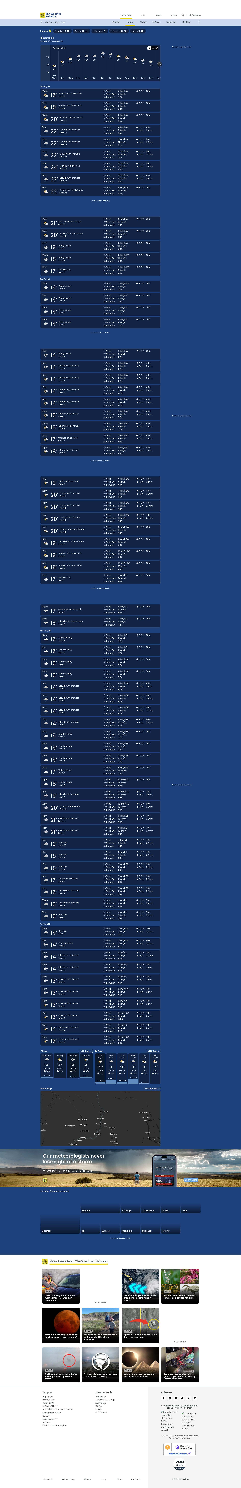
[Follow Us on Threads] (188, 1398)
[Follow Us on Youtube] (176, 1398)
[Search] (183, 15)
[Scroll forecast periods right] (160, 64)
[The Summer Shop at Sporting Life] (191, 1224)
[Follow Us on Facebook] (163, 1398)
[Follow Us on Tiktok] (182, 1398)
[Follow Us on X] (195, 1398)
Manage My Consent (52, 1412)
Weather (49, 22)
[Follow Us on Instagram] (170, 1398)
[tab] (149, 48)
